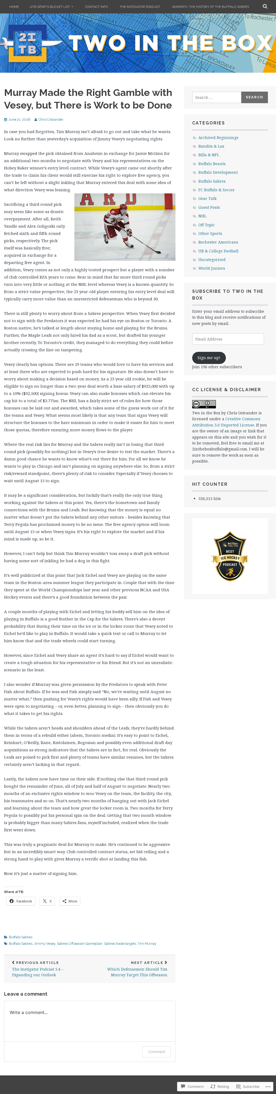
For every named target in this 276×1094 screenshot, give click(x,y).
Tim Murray (147, 944)
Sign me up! (209, 357)
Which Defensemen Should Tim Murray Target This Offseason (137, 969)
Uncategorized (212, 259)
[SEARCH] (265, 6)
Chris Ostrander (50, 119)
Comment (156, 1051)
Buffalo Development (218, 172)
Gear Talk (207, 198)
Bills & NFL (208, 154)
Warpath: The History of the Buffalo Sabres (210, 7)
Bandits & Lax (211, 146)
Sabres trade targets (120, 944)
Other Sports (210, 233)
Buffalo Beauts (212, 163)
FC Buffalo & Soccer (216, 189)
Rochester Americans (218, 242)
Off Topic (206, 224)
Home (14, 7)
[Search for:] (217, 97)
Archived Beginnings (218, 137)
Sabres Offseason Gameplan (79, 944)
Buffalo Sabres (20, 937)
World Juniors (211, 268)
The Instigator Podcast (140, 7)
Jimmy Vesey (44, 944)
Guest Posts (209, 207)
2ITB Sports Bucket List (50, 7)
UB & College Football (218, 250)
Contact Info (96, 7)
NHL (202, 215)
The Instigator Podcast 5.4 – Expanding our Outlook (37, 969)
